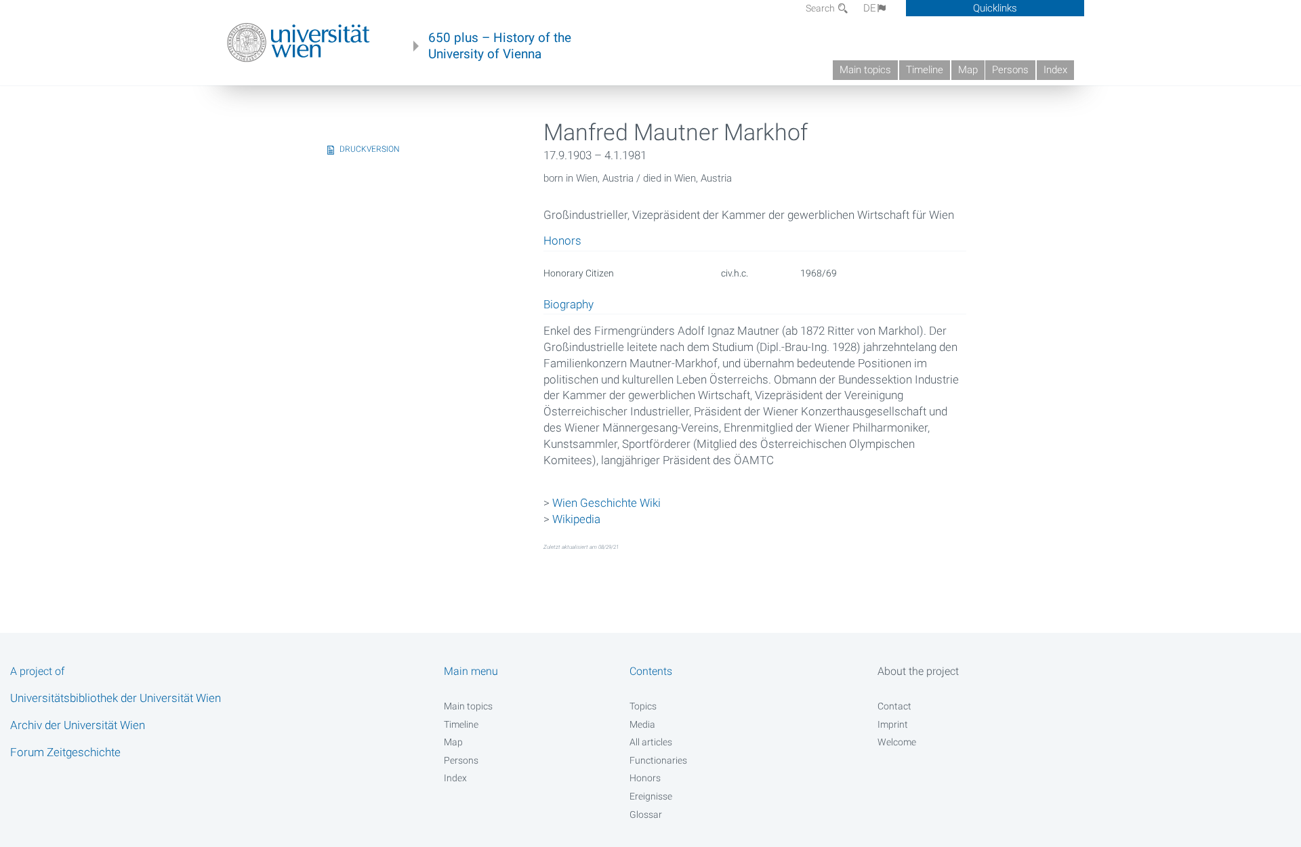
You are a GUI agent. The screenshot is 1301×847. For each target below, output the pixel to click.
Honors (645, 777)
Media (642, 724)
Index (1055, 70)
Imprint (892, 724)
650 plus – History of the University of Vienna (499, 46)
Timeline (924, 70)
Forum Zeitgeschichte (65, 752)
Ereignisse (650, 796)
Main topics (865, 70)
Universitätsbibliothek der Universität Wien (115, 698)
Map (968, 70)
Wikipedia (576, 519)
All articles (650, 742)
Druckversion (369, 149)
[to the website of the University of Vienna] (298, 42)
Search (821, 8)
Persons (1010, 70)
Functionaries (658, 760)
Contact (894, 706)
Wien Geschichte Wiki (606, 503)
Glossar (645, 814)
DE (869, 8)
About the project (918, 671)
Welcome (896, 742)
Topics (643, 706)
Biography (568, 305)
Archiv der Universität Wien (77, 725)
